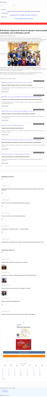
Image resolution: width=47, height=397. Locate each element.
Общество (9, 11)
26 (14, 375)
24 (2, 375)
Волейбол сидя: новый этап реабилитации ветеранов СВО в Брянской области (22, 99)
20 (20, 373)
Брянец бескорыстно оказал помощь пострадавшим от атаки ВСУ (18, 113)
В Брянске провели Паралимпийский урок (13, 128)
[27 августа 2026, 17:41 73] (23, 97)
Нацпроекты (13, 15)
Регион (12, 35)
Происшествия (31, 11)
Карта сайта (5, 391)
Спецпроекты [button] (4, 13)
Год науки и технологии (31, 15)
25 (8, 375)
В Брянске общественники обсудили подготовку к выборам (17, 85)
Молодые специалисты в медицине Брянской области (16, 156)
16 (39, 371)
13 (20, 371)
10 (2, 371)
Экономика (21, 11)
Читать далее (5, 91)
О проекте (5, 390)
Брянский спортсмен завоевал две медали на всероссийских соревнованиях (21, 142)
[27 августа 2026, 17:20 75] (23, 125)
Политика (15, 11)
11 (8, 371)
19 (14, 373)
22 (33, 373)
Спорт (25, 11)
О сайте (16, 18)
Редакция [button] (3, 16)
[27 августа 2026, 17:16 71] (23, 139)
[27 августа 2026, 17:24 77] (23, 111)
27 (21, 375)
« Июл (3, 379)
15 (33, 371)
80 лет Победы (20, 15)
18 (8, 373)
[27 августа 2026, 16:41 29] (23, 154)
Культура (37, 11)
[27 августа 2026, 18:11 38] (23, 82)
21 (27, 373)
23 (39, 373)
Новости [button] (3, 9)
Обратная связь (23, 18)
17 (2, 373)
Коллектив (30, 18)
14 (27, 371)
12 (14, 371)
